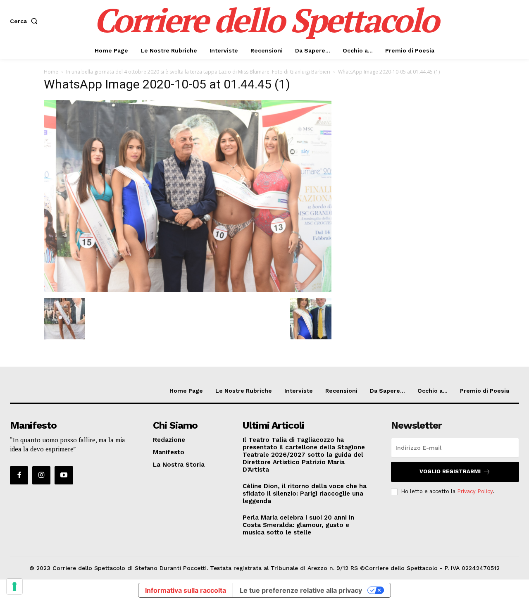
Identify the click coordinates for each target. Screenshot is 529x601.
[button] (25, 21)
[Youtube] (64, 475)
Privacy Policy (475, 491)
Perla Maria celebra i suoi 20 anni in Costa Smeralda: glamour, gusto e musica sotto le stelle (298, 525)
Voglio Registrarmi (450, 471)
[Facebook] (19, 475)
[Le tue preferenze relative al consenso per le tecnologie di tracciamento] (14, 586)
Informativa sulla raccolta (185, 590)
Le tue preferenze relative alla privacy (301, 590)
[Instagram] (41, 475)
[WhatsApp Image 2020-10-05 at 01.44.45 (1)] (187, 289)
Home (51, 71)
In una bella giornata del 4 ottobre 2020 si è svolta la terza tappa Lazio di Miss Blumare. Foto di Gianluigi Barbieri (198, 71)
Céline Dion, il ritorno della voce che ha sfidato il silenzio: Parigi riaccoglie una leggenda (305, 493)
